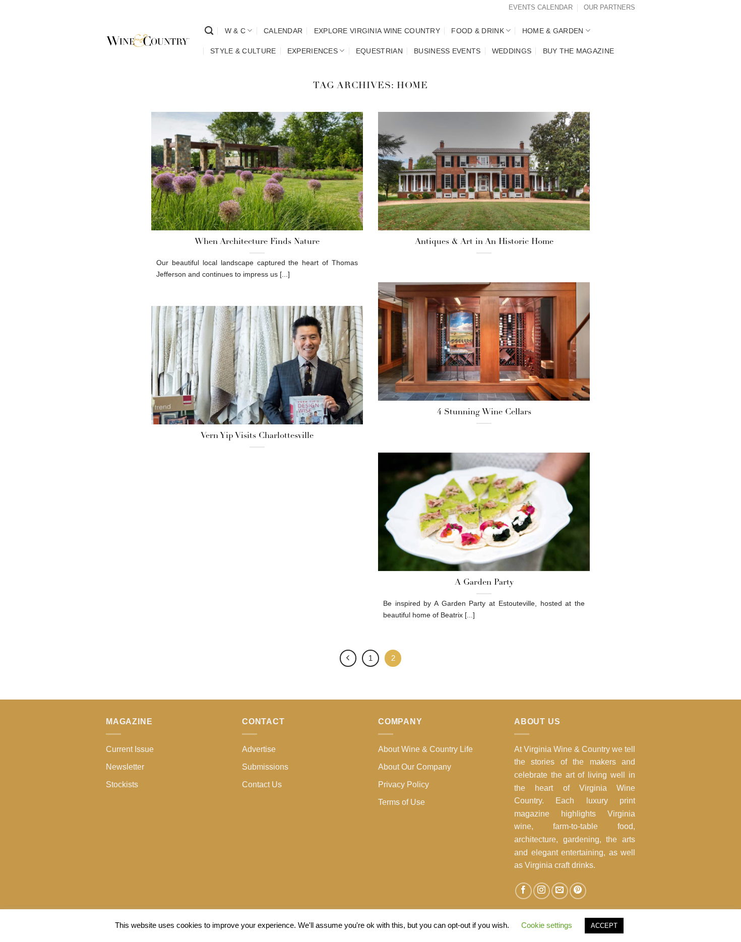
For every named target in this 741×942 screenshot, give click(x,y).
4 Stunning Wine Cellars (484, 412)
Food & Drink (477, 31)
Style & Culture (243, 51)
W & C (235, 31)
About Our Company (414, 767)
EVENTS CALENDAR (541, 7)
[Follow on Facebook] (523, 891)
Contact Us (262, 784)
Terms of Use (401, 802)
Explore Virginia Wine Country (377, 31)
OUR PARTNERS (609, 7)
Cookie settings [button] (546, 925)
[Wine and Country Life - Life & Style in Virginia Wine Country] (148, 40)
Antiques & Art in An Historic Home (484, 242)
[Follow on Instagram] (541, 891)
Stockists (122, 784)
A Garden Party (484, 583)
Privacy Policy (403, 784)
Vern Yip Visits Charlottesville (257, 436)
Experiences (312, 51)
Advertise (259, 749)
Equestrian (379, 51)
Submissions (265, 767)
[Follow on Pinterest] (578, 891)
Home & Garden (553, 31)
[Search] (209, 31)
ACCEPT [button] (604, 925)
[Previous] (348, 658)
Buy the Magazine (578, 51)
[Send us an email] (559, 891)
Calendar (283, 31)
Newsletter (125, 767)
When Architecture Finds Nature (257, 242)
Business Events (447, 51)
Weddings (511, 51)
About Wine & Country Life (425, 749)
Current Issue (130, 749)
